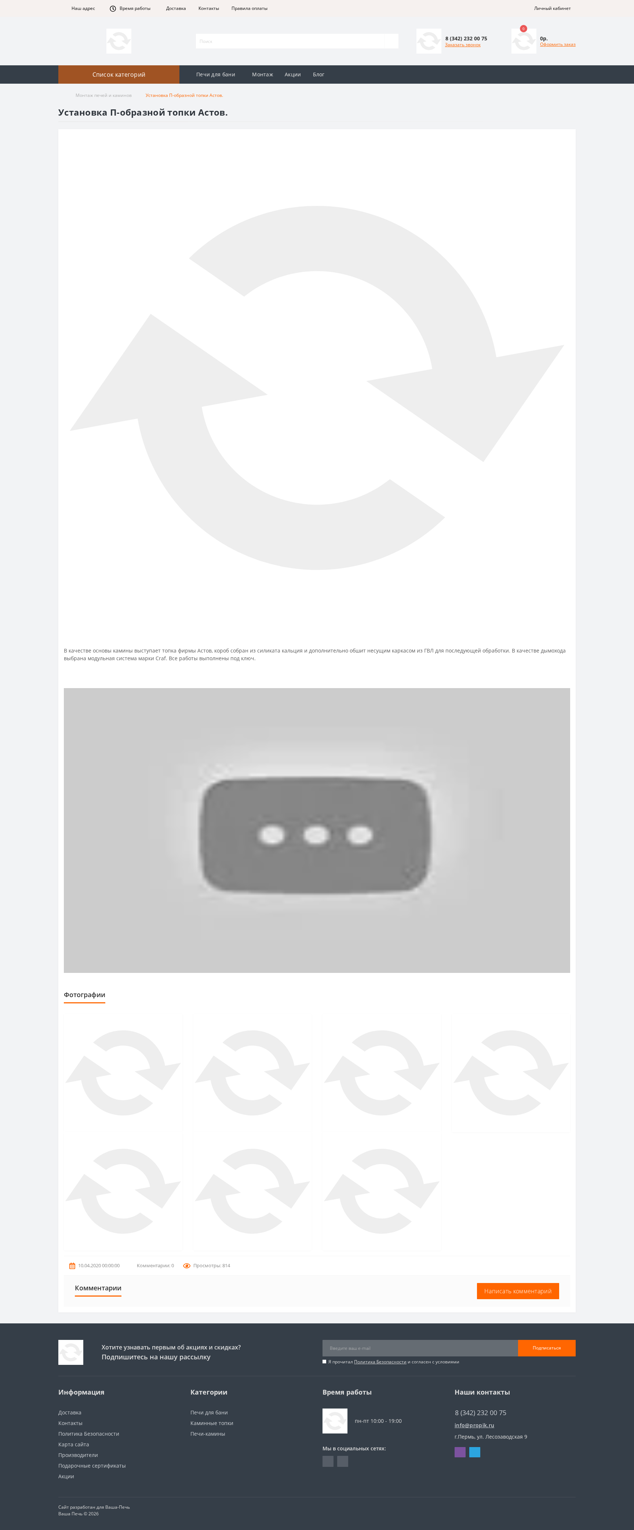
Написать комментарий (518, 1291)
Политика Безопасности (380, 1362)
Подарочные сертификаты (92, 1465)
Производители (78, 1454)
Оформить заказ (558, 44)
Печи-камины (207, 1433)
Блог (319, 74)
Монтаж (262, 74)
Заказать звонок (463, 44)
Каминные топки (211, 1423)
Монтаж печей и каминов (104, 95)
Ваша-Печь (117, 1507)
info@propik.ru (474, 1425)
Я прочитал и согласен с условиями (393, 1362)
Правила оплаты (249, 8)
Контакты (208, 8)
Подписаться (547, 1348)
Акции (293, 74)
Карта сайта (73, 1444)
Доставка (176, 8)
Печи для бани (215, 74)
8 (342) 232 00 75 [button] (480, 1413)
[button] (81, 8)
